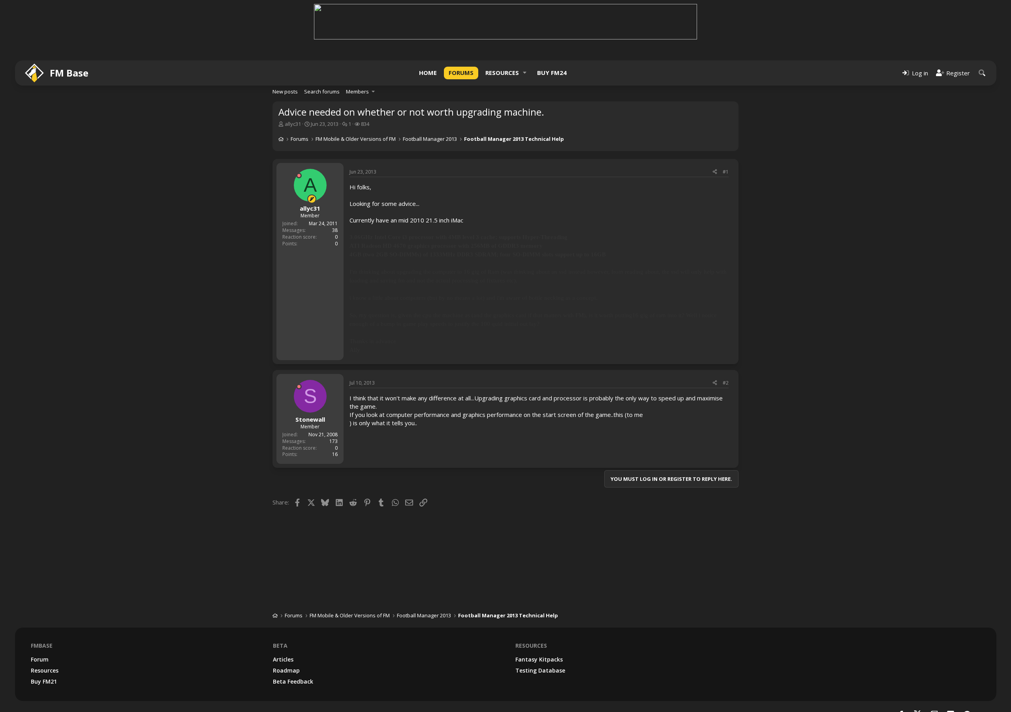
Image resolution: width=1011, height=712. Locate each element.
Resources (502, 73)
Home (428, 73)
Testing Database (540, 670)
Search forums (322, 91)
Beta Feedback (293, 681)
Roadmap (286, 670)
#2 (726, 382)
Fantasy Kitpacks (539, 659)
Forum (40, 659)
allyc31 (293, 123)
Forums (461, 73)
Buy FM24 (552, 73)
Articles (283, 659)
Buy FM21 (44, 681)
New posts (285, 91)
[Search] (982, 73)
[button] (525, 73)
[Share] (715, 172)
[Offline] (299, 175)
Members (357, 91)
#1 (726, 171)
